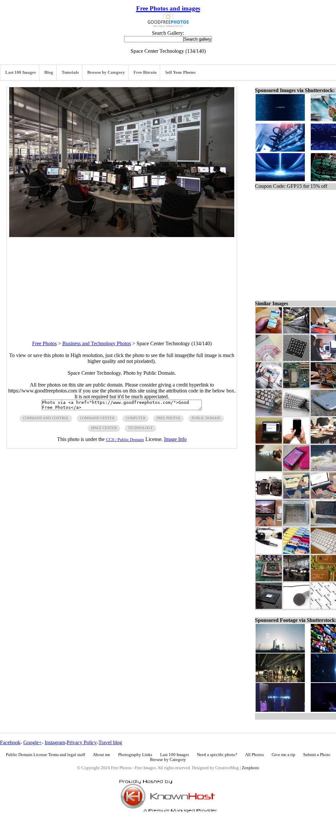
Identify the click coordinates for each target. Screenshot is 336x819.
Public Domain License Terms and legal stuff (45, 754)
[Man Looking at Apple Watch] (269, 469)
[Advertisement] (122, 283)
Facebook (10, 742)
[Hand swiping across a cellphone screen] (296, 442)
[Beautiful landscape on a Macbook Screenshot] (269, 524)
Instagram (55, 742)
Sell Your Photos (180, 72)
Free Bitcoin (145, 72)
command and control (46, 418)
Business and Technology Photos (96, 343)
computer (135, 418)
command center (97, 418)
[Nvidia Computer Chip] (269, 607)
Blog (48, 72)
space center (104, 428)
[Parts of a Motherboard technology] (269, 579)
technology (140, 428)
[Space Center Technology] (296, 579)
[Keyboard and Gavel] (296, 414)
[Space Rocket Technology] (296, 331)
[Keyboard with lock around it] (269, 414)
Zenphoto (250, 768)
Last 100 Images (20, 72)
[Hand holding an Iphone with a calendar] (269, 331)
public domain (206, 418)
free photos (168, 418)
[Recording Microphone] (296, 607)
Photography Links (135, 754)
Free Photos (44, 343)
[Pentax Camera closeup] (269, 497)
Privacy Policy (82, 742)
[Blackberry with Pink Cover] (296, 469)
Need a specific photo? (217, 754)
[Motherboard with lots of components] (296, 387)
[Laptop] (269, 442)
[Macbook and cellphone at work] (296, 497)
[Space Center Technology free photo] (121, 235)
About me (101, 754)
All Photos (254, 754)
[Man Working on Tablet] (269, 387)
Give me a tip (283, 754)
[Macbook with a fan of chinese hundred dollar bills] (269, 359)
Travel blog (110, 742)
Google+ (32, 742)
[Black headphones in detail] (269, 552)
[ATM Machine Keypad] (296, 524)
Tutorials (70, 72)
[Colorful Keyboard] (296, 552)
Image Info (175, 439)
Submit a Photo (316, 754)
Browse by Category (106, 72)
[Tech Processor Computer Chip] (296, 359)
